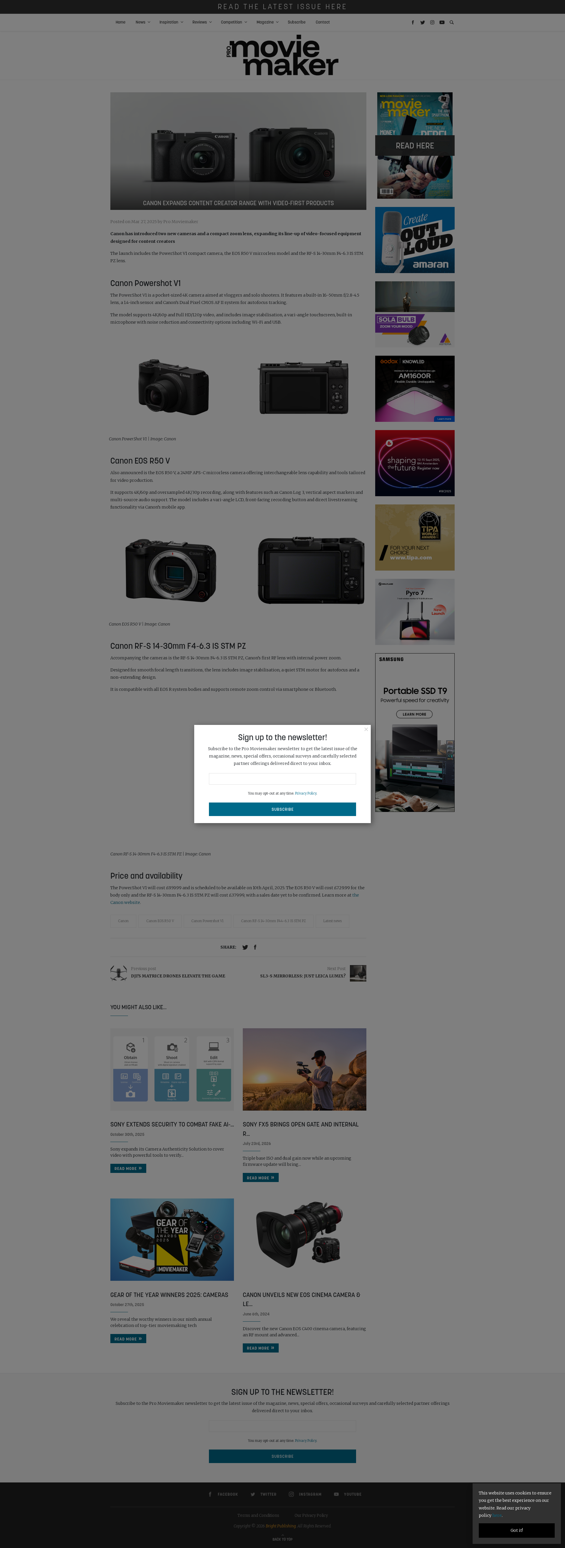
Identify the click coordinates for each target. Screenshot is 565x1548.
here (497, 1515)
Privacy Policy (305, 793)
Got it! (517, 1530)
